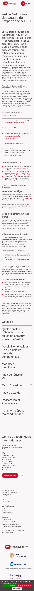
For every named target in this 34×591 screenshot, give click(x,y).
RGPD (4, 510)
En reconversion (7, 501)
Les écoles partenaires (9, 492)
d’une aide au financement (19, 223)
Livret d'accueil (7, 519)
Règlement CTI (7, 517)
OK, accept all (10, 585)
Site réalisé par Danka (7, 532)
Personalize (17, 588)
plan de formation (9, 207)
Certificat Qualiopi (8, 513)
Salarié (4, 499)
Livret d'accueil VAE (8, 522)
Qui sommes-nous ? (8, 490)
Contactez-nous (10, 475)
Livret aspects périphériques (11, 526)
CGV (3, 508)
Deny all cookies (25, 585)
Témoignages (6, 495)
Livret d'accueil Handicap (10, 524)
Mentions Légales (8, 506)
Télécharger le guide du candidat (14, 122)
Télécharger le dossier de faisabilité (19, 175)
